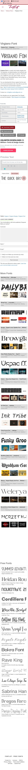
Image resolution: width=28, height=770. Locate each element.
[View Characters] (24, 178)
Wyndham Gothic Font (6, 455)
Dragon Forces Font (14, 701)
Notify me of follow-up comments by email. (13, 254)
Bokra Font (13, 650)
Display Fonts (8, 48)
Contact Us (8, 760)
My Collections (8, 3)
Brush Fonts (16, 278)
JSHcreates (13, 277)
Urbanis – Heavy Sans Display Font (9, 379)
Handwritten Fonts (21, 330)
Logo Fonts (3, 458)
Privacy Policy (7, 761)
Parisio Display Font (14, 710)
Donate (22, 135)
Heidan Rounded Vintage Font (14, 579)
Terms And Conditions (18, 761)
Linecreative (11, 302)
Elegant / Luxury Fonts (10, 330)
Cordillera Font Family (14, 598)
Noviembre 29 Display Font (14, 589)
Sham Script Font (14, 629)
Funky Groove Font (5, 430)
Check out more (7, 131)
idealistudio (22, 507)
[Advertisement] (14, 26)
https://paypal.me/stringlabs (19, 97)
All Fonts (10, 763)
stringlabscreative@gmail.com (14, 92)
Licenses (15, 760)
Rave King (12, 660)
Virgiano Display (13, 216)
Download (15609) (8, 127)
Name (2, 244)
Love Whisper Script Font (14, 681)
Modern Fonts (4, 331)
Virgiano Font (4, 47)
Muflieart (24, 327)
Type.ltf (17, 354)
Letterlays (11, 405)
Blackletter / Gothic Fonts (11, 457)
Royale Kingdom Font (14, 640)
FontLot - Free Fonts (14, 756)
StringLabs (12, 47)
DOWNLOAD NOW (8, 150)
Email (2, 249)
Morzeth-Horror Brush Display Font (9, 507)
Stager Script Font (14, 671)
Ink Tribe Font (4, 405)
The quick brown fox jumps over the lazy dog (13, 178)
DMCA (21, 760)
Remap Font (4, 302)
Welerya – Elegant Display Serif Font (10, 480)
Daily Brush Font (5, 277)
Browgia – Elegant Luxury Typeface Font (10, 327)
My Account (16, 1)
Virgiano (6, 216)
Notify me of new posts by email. (10, 257)
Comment (2, 226)
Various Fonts (9, 10)
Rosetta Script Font (14, 610)
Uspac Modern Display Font (7, 354)
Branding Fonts (9, 278)
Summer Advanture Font (14, 569)
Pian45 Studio (23, 379)
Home (2, 10)
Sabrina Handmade (14, 691)
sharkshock (16, 455)
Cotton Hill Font (13, 619)
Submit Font (17, 763)
